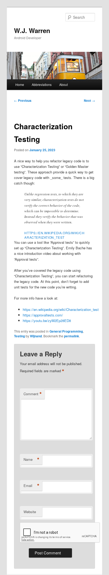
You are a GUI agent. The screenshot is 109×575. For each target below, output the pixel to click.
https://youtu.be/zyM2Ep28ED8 (47, 320)
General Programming (66, 331)
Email (31, 485)
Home (19, 84)
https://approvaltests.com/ (43, 315)
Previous (22, 100)
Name (31, 459)
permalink (71, 336)
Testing (19, 336)
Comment (33, 394)
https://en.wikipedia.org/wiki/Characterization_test (54, 235)
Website (30, 511)
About (63, 84)
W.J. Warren (32, 30)
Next (89, 100)
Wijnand (36, 336)
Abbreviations (42, 84)
